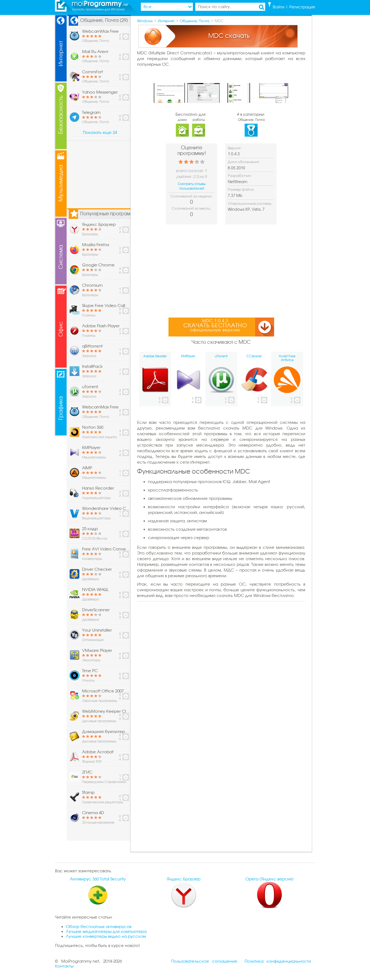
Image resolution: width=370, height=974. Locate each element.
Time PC (90, 670)
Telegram (91, 112)
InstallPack (92, 366)
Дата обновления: (244, 162)
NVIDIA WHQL (95, 589)
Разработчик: (240, 176)
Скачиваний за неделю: (191, 196)
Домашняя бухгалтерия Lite (106, 731)
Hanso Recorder (98, 488)
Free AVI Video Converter (106, 549)
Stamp (88, 792)
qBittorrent (92, 346)
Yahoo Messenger (100, 92)
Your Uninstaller (97, 630)
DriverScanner (96, 609)
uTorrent (90, 386)
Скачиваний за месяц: (191, 208)
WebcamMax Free (100, 31)
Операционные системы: (250, 204)
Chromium (92, 285)
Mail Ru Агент (95, 51)
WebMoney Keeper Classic (106, 711)
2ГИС (87, 772)
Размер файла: (241, 189)
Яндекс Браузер (99, 224)
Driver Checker (97, 569)
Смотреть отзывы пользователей (192, 186)
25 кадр (90, 528)
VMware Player (97, 650)
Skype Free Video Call (103, 305)
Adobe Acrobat (97, 752)
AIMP (87, 467)
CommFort (92, 72)
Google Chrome (98, 265)
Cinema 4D (93, 812)
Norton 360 (92, 427)
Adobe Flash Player (101, 325)
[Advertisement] (221, 270)
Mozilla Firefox (95, 244)
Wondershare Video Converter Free (106, 508)
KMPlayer (91, 447)
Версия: (235, 148)
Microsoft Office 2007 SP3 (106, 691)
